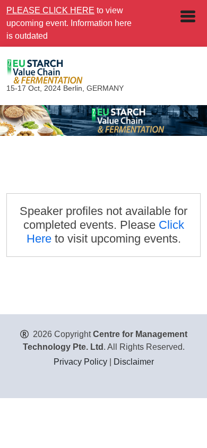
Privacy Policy (80, 361)
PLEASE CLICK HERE (50, 10)
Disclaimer (134, 361)
